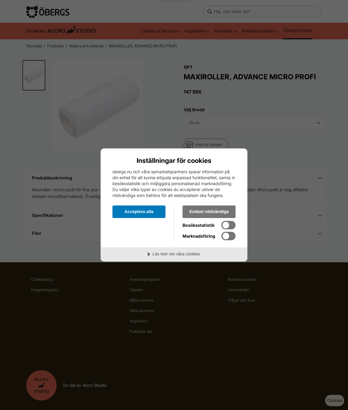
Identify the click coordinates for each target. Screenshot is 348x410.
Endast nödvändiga (209, 211)
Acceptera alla (139, 211)
